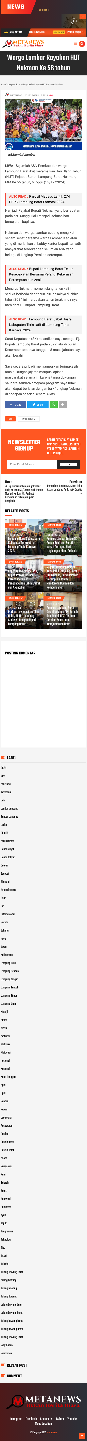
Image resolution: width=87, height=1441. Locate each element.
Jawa (3, 947)
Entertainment (8, 890)
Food (3, 898)
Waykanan (6, 1353)
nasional (5, 1060)
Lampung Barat (28, 419)
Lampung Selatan (10, 971)
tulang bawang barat (11, 1304)
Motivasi (5, 1044)
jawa (3, 938)
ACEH (3, 768)
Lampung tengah (9, 979)
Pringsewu (6, 1166)
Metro (4, 1028)
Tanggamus (7, 1231)
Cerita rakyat (7, 849)
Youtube (72, 1419)
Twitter (60, 1419)
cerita (4, 825)
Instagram (16, 1419)
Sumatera (6, 1207)
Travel (4, 1256)
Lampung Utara (8, 1004)
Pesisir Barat (7, 1150)
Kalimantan (7, 955)
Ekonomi (5, 882)
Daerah (4, 865)
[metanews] (43, 1411)
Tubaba (4, 1264)
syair (3, 1215)
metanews (52, 1432)
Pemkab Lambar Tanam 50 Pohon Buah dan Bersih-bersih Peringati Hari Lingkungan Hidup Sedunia (62, 545)
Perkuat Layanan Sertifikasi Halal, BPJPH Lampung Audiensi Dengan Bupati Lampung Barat (24, 618)
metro (4, 1020)
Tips (3, 1248)
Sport (3, 1191)
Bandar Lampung (9, 817)
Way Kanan (7, 1345)
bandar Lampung (9, 808)
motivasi (5, 1036)
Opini (3, 1093)
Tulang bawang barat (12, 1321)
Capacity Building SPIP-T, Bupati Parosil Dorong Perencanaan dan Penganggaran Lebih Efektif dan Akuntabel (24, 579)
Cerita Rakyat (8, 857)
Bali (3, 800)
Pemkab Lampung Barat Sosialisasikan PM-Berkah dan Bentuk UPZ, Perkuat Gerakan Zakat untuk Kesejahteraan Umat (62, 616)
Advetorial (6, 792)
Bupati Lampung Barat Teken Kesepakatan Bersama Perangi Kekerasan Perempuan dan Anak (41, 274)
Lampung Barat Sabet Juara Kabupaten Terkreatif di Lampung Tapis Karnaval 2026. (40, 324)
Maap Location (43, 1424)
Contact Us (46, 1419)
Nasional (5, 1069)
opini (3, 1085)
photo (4, 1158)
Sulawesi (6, 1199)
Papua (4, 1109)
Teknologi (6, 1239)
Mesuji (4, 1012)
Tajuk (3, 1223)
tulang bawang (8, 1280)
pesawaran (6, 1117)
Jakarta (4, 930)
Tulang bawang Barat (12, 1329)
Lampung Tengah (10, 987)
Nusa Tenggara (8, 1077)
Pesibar (4, 1134)
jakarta (4, 922)
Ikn (2, 906)
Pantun (4, 1101)
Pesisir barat (7, 1142)
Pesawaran (7, 1126)
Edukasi (5, 873)
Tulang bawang (9, 1288)
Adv (3, 776)
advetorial (6, 784)
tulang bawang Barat (11, 1313)
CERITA (4, 833)
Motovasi (6, 1052)
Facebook (31, 1419)
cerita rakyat (7, 841)
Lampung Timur (9, 995)
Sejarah (5, 1182)
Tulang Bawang (9, 1296)
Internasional (8, 914)
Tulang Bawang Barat (12, 1272)
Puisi (3, 1174)
